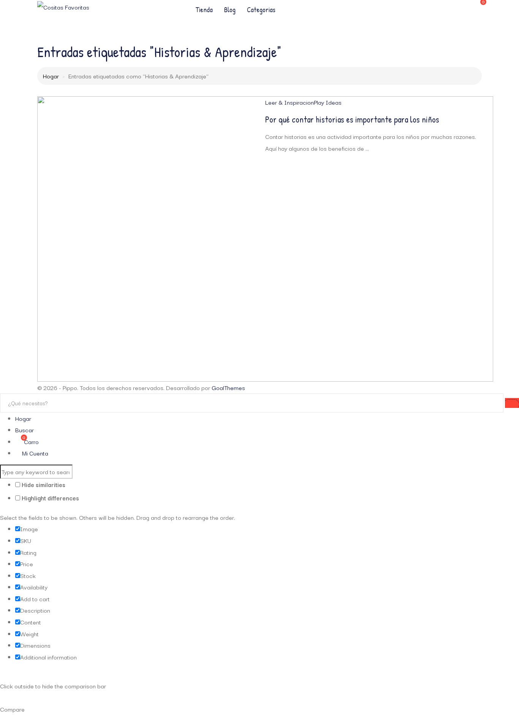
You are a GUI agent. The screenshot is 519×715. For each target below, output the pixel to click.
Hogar (51, 75)
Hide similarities (42, 484)
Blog (230, 9)
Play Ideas (328, 102)
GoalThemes (228, 387)
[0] (478, 5)
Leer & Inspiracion (289, 102)
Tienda (204, 9)
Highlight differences (49, 497)
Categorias (261, 9)
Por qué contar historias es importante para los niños (352, 119)
